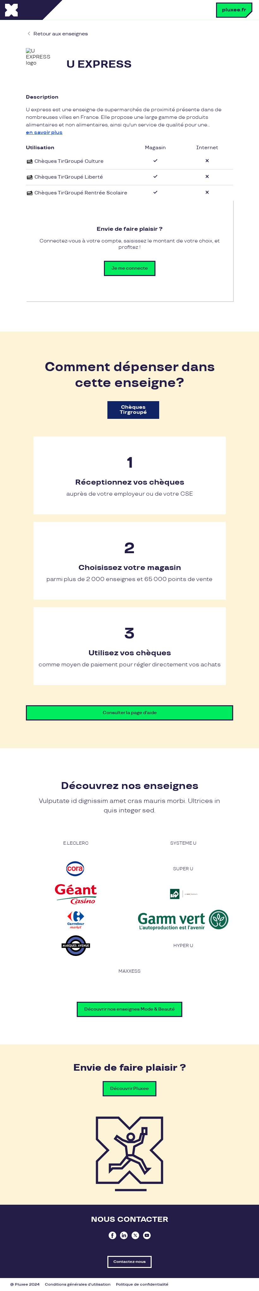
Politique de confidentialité (142, 1284)
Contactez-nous (129, 1261)
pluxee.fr (234, 10)
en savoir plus (44, 133)
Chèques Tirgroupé (133, 409)
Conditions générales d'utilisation (78, 1284)
